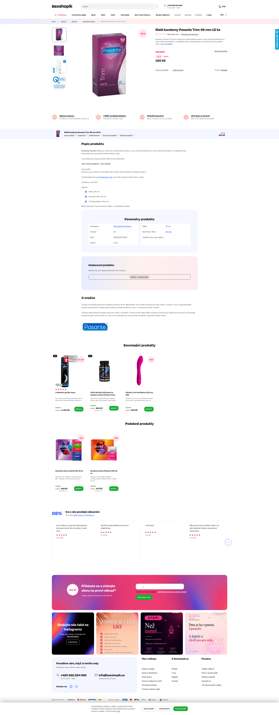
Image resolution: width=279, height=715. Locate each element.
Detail (79, 409)
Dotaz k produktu (161, 70)
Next (228, 542)
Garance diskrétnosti (149, 673)
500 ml (59, 385)
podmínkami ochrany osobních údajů (171, 592)
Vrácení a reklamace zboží (152, 681)
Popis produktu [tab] (69, 135)
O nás (174, 673)
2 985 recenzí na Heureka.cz (83, 515)
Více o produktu (166, 44)
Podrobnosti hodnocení (189, 34)
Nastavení (149, 709)
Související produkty (110, 135)
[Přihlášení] (210, 6)
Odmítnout (164, 709)
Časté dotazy (147, 677)
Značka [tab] (94, 135)
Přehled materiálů (208, 677)
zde (118, 711)
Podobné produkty (126, 135)
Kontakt (174, 669)
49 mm (169, 232)
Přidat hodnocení (139, 277)
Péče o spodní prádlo (210, 673)
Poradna (175, 681)
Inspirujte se (206, 681)
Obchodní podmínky (149, 685)
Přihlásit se (144, 597)
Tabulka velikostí (208, 669)
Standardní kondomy (122, 226)
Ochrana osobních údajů (151, 689)
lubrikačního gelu (106, 177)
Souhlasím (180, 709)
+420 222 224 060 (174, 5)
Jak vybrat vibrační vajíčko (211, 685)
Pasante (224, 70)
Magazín (175, 677)
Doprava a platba (148, 669)
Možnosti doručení (221, 51)
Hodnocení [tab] (82, 135)
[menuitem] (60, 15)
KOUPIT (114, 408)
